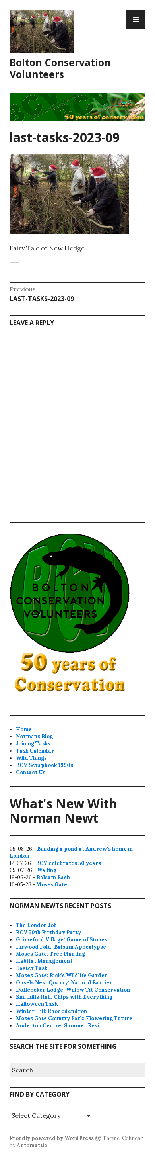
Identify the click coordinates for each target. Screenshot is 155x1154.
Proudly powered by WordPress (52, 1138)
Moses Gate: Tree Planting (50, 954)
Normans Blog (34, 736)
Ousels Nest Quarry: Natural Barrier (64, 982)
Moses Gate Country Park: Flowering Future (74, 1018)
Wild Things (31, 758)
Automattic (32, 1145)
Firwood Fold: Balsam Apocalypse (61, 946)
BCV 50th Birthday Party (48, 932)
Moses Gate (51, 884)
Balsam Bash (53, 877)
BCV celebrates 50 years (68, 863)
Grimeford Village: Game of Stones (61, 939)
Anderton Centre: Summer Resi (57, 1025)
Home (24, 729)
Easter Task (31, 968)
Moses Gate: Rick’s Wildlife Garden (62, 975)
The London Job (36, 925)
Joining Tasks (33, 743)
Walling (46, 870)
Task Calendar (35, 750)
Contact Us (30, 772)
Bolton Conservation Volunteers (60, 68)
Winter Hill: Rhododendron (51, 1011)
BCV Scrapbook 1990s (44, 765)
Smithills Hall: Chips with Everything (64, 997)
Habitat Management (44, 961)
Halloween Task (37, 1004)
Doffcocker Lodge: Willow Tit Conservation (73, 989)
